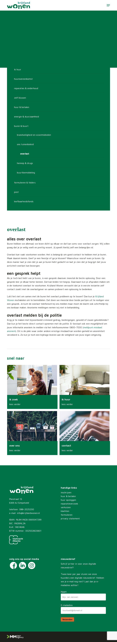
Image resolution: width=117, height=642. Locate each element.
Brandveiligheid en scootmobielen (34, 135)
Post (16, 192)
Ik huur (17, 69)
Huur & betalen (21, 107)
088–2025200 (26, 509)
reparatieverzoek (69, 503)
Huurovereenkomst (23, 79)
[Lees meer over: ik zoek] (32, 387)
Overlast (24, 153)
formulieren (66, 514)
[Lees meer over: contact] (84, 433)
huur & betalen (68, 496)
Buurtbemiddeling (26, 172)
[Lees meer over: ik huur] (84, 387)
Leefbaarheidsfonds (23, 201)
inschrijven (66, 492)
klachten (65, 511)
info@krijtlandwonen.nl (28, 513)
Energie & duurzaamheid (26, 116)
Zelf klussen (20, 97)
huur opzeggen (68, 500)
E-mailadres (67, 605)
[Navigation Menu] (108, 5)
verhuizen (66, 507)
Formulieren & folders (25, 182)
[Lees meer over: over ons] (32, 433)
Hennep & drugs (25, 163)
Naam (64, 591)
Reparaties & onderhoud (26, 88)
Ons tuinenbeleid (25, 144)
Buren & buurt (21, 126)
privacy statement (70, 518)
